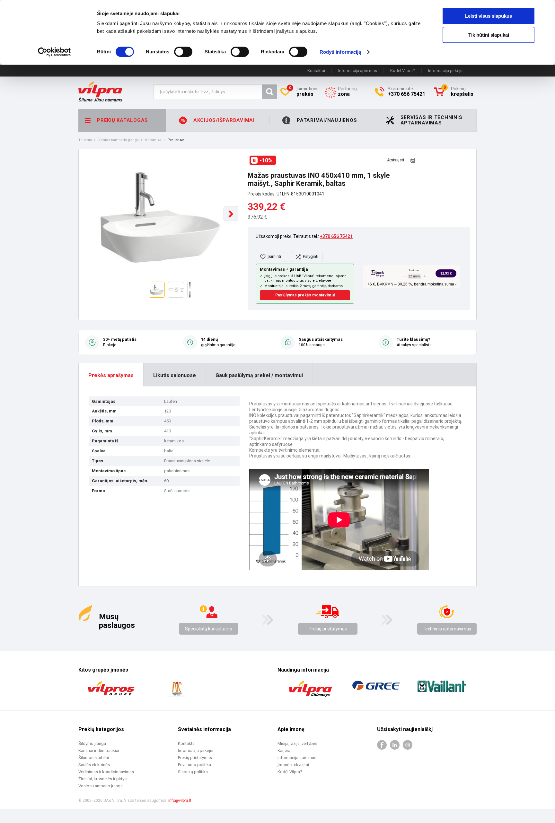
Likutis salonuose (174, 375)
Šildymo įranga (92, 743)
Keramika (153, 140)
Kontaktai (316, 70)
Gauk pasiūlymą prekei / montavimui (259, 375)
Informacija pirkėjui (445, 70)
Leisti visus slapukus (488, 16)
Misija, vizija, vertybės (297, 743)
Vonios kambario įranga (118, 140)
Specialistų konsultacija (208, 628)
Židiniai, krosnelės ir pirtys (102, 778)
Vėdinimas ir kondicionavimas (106, 771)
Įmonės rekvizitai (293, 764)
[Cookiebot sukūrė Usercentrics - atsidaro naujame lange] (54, 52)
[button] (231, 214)
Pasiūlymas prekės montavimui (305, 295)
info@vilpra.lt (179, 800)
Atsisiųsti (395, 160)
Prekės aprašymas (111, 375)
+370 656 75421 (336, 236)
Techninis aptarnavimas (447, 628)
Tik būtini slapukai (488, 35)
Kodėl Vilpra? (402, 70)
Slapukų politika (193, 771)
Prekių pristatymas (328, 628)
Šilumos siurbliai (93, 757)
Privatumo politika (194, 764)
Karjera (284, 750)
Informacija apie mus (357, 70)
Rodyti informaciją (340, 52)
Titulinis (85, 140)
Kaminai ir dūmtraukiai (98, 750)
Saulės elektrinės (94, 764)
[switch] (183, 52)
